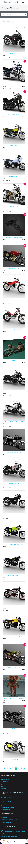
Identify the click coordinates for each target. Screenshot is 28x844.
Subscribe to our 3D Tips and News (9, 819)
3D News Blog (4, 817)
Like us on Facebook (20, 831)
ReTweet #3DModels (8, 831)
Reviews (3, 805)
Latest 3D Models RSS (6, 822)
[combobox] (14, 14)
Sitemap (3, 820)
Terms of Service (4, 781)
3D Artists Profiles (5, 804)
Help (2, 786)
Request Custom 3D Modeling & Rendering (10, 797)
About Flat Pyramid (5, 779)
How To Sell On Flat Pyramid (7, 801)
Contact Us (3, 788)
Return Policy (4, 783)
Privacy (2, 784)
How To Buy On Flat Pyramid (7, 800)
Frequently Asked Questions (7, 807)
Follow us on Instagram (9, 834)
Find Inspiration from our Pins (10, 836)
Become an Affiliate (5, 809)
